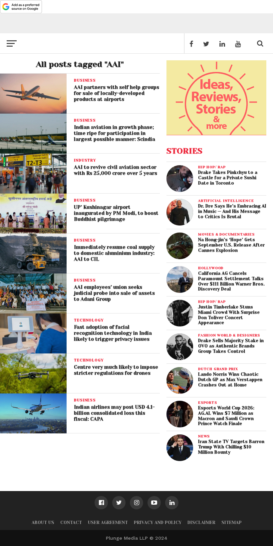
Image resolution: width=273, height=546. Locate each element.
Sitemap (231, 522)
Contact (71, 522)
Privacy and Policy (157, 522)
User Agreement (108, 522)
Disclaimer (201, 522)
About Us (43, 522)
